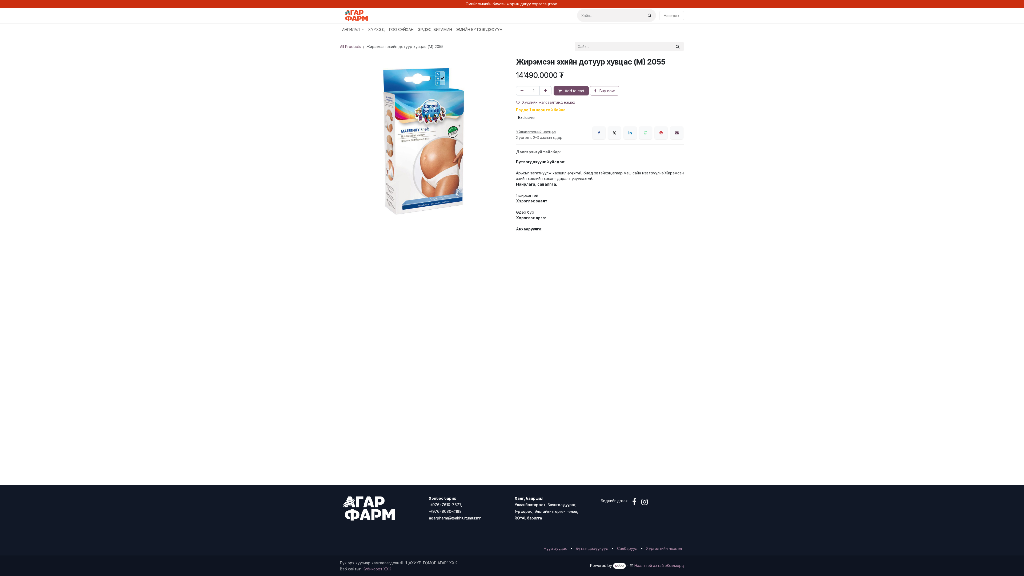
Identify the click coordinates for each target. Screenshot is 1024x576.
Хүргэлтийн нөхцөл (664, 548)
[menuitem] (353, 29)
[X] (614, 132)
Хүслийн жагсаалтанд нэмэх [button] (548, 102)
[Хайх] (649, 15)
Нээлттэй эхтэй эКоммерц (659, 565)
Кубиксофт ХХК (377, 569)
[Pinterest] (661, 132)
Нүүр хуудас (555, 548)
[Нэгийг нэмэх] (545, 90)
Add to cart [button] (574, 91)
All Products (350, 46)
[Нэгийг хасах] (522, 90)
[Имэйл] (676, 132)
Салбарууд (627, 548)
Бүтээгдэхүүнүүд (592, 548)
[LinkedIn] (630, 132)
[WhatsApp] (645, 132)
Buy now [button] (606, 91)
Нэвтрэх (671, 15)
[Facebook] (599, 132)
